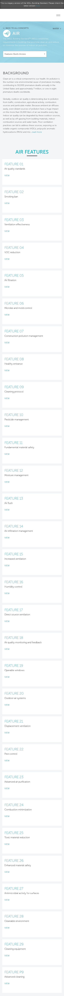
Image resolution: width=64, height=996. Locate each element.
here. (38, 6)
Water (56, 29)
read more (37, 132)
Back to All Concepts (17, 28)
